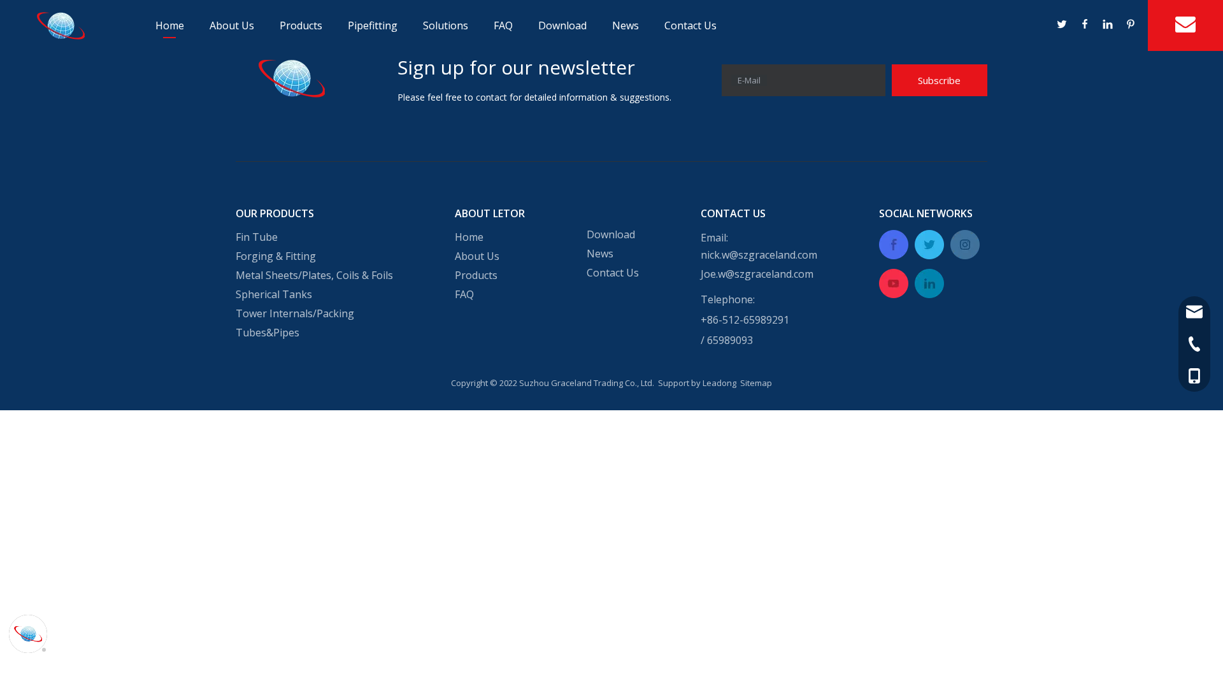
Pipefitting (372, 25)
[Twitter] (1062, 25)
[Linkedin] (1108, 25)
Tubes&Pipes (267, 333)
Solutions (445, 25)
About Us (232, 25)
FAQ (503, 25)
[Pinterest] (1130, 25)
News (625, 25)
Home (169, 25)
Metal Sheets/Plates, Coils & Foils (314, 275)
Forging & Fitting (276, 256)
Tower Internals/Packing (295, 313)
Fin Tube (257, 237)
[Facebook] (1085, 25)
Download (562, 25)
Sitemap (756, 383)
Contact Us (690, 25)
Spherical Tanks (274, 294)
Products (301, 25)
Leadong (719, 383)
